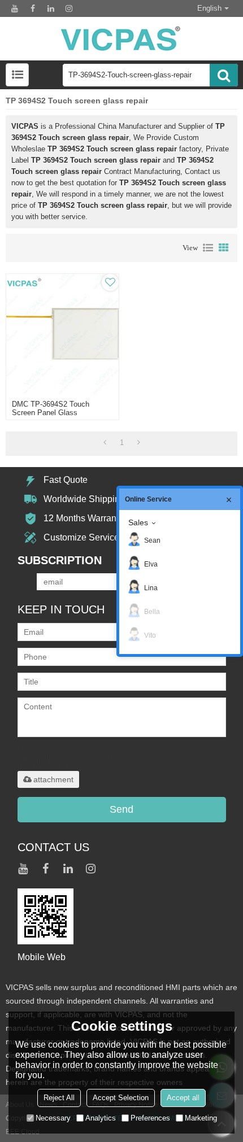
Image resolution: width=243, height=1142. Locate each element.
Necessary (53, 1118)
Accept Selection (121, 1097)
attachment (53, 779)
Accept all (183, 1097)
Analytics (100, 1118)
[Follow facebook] (33, 8)
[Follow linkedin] (51, 8)
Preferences (150, 1118)
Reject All (59, 1097)
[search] (224, 75)
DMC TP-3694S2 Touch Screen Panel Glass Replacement (50, 412)
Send (121, 809)
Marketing (201, 1118)
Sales (138, 522)
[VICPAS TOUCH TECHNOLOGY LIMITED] (121, 39)
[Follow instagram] (69, 8)
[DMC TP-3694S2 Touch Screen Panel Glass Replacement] (62, 334)
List (208, 247)
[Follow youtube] (15, 8)
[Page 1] (105, 442)
